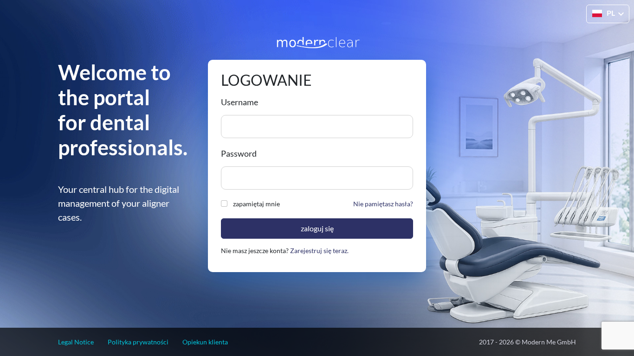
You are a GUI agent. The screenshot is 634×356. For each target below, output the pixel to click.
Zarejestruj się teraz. (319, 250)
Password (239, 153)
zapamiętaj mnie (256, 204)
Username (239, 102)
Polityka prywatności (138, 342)
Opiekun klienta (205, 342)
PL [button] (611, 12)
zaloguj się (317, 228)
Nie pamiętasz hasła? (383, 204)
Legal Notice (76, 342)
